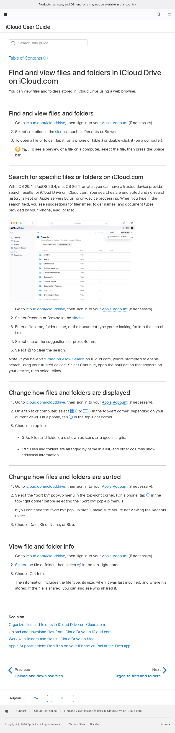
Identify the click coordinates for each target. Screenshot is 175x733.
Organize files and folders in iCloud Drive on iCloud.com (57, 624)
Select (20, 564)
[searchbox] (48, 42)
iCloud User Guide (28, 27)
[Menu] (169, 14)
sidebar (61, 131)
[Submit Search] (13, 43)
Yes (36, 698)
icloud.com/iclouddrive (45, 122)
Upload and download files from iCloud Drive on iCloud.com (60, 632)
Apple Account (114, 122)
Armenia (165, 724)
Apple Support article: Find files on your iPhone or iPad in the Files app (69, 646)
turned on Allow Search (64, 359)
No (62, 698)
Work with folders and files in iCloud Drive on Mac (51, 639)
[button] (158, 14)
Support (21, 711)
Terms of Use (77, 724)
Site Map (95, 724)
